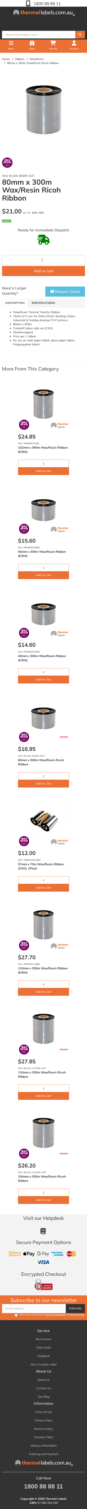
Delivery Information (44, 1445)
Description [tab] (15, 303)
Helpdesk (43, 1356)
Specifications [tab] (43, 303)
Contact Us (43, 1388)
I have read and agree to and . (52, 1314)
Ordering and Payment (43, 1454)
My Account (43, 1339)
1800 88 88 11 (47, 3)
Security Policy (43, 1437)
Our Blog (43, 1396)
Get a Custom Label (43, 1364)
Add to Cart (43, 271)
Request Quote (67, 291)
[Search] (80, 34)
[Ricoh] (64, 737)
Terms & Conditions (55, 1314)
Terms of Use (43, 1412)
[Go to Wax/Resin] (7, 162)
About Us (43, 1380)
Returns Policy (43, 1429)
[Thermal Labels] (43, 12)
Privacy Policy (77, 1314)
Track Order (43, 1347)
